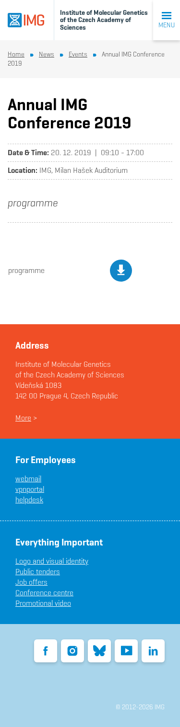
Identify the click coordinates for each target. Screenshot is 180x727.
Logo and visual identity (51, 561)
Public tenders (37, 572)
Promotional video (43, 603)
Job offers (31, 582)
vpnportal (29, 489)
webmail (28, 479)
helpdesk (29, 500)
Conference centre (44, 593)
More (23, 418)
